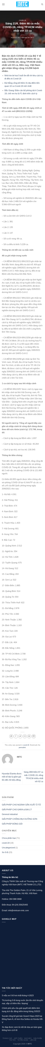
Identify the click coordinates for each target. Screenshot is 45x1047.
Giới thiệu (18, 1038)
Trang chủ (7, 1038)
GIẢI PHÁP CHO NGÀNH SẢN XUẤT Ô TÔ (21, 805)
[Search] (42, 4)
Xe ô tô (5, 852)
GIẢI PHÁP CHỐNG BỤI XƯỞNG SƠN (19, 819)
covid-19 (22, 20)
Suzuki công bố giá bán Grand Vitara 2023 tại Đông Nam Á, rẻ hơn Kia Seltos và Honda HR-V (22, 1019)
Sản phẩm (37, 1038)
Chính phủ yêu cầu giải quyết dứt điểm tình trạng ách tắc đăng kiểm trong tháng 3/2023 (21, 1009)
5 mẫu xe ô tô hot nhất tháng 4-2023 (18, 995)
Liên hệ (33, 1040)
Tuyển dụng (23, 1040)
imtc (32, 37)
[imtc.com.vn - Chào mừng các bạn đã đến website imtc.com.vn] (22, 4)
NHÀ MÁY (28, 1038)
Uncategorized (8, 848)
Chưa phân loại (9, 838)
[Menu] (3, 4)
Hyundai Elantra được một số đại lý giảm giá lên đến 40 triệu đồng (12, 777)
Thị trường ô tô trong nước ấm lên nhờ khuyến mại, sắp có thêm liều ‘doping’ (22, 1001)
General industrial (10, 814)
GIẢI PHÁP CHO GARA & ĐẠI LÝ (17, 810)
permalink (22, 747)
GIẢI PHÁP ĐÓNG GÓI (12, 824)
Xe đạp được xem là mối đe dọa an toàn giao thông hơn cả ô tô (22, 1028)
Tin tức (12, 1040)
